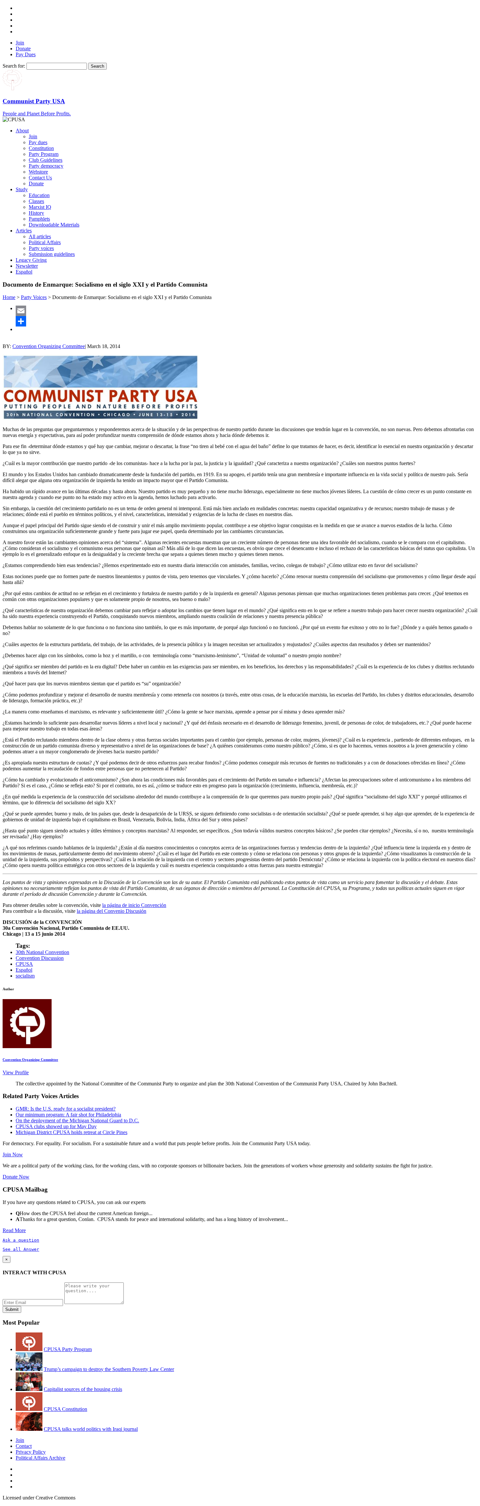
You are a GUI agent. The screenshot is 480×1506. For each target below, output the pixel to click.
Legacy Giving (31, 260)
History (36, 213)
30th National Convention (42, 952)
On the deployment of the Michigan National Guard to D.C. (77, 1120)
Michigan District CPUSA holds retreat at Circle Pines (71, 1132)
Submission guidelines (52, 254)
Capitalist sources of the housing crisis (83, 1389)
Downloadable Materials (54, 224)
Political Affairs (45, 242)
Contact (24, 1446)
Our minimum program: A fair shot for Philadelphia (68, 1114)
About (22, 130)
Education (39, 195)
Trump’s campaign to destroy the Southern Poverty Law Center (109, 1369)
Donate (23, 48)
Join (20, 42)
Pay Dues (26, 54)
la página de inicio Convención (134, 905)
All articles (40, 236)
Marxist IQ (40, 207)
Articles (24, 230)
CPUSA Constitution (65, 1409)
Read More (14, 1230)
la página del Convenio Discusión (111, 911)
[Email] (246, 311)
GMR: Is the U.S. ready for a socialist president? (66, 1109)
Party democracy (46, 166)
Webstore (38, 172)
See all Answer (21, 1249)
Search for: (14, 66)
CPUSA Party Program (68, 1349)
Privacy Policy (31, 1452)
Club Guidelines (45, 160)
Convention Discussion (40, 958)
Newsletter (27, 266)
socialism (25, 976)
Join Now (13, 1154)
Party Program (43, 154)
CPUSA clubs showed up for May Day (56, 1126)
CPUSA (24, 964)
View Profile (16, 1072)
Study (22, 189)
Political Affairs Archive (40, 1458)
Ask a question (21, 1240)
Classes (36, 201)
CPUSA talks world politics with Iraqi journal (91, 1429)
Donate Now (16, 1177)
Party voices (41, 248)
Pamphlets (39, 219)
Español (24, 272)
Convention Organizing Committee (48, 346)
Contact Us (40, 177)
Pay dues (38, 142)
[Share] (246, 321)
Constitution (41, 148)
